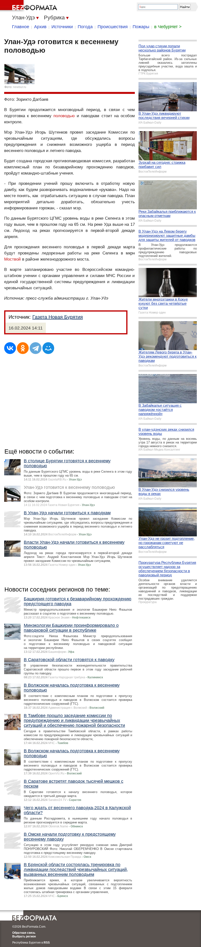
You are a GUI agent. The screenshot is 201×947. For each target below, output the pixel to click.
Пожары (141, 26)
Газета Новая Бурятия (57, 317)
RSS (47, 942)
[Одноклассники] (23, 348)
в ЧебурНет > (168, 26)
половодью (64, 116)
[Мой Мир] (48, 348)
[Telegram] (35, 348)
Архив (40, 26)
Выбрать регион (24, 936)
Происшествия (113, 26)
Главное (20, 26)
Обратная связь (23, 932)
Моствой (12, 259)
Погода (85, 26)
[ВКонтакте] (10, 348)
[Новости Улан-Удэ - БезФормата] (29, 6)
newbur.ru (19, 87)
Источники (62, 26)
